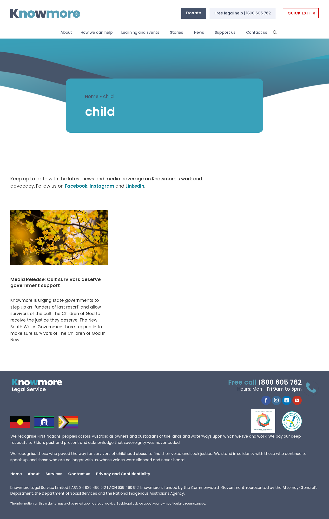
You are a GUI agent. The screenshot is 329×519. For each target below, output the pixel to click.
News (199, 32)
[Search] (275, 32)
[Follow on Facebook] (266, 400)
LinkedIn (134, 186)
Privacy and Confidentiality (123, 474)
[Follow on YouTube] (297, 400)
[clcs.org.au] (267, 421)
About (66, 32)
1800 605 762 (258, 13)
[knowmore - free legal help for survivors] (39, 385)
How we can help (96, 32)
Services (54, 474)
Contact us (256, 32)
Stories (176, 32)
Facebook (76, 186)
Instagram (102, 186)
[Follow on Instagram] (276, 400)
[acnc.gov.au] (292, 421)
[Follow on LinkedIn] (286, 400)
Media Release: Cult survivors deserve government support (55, 282)
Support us (225, 32)
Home (92, 96)
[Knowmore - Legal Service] (45, 13)
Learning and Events (140, 32)
